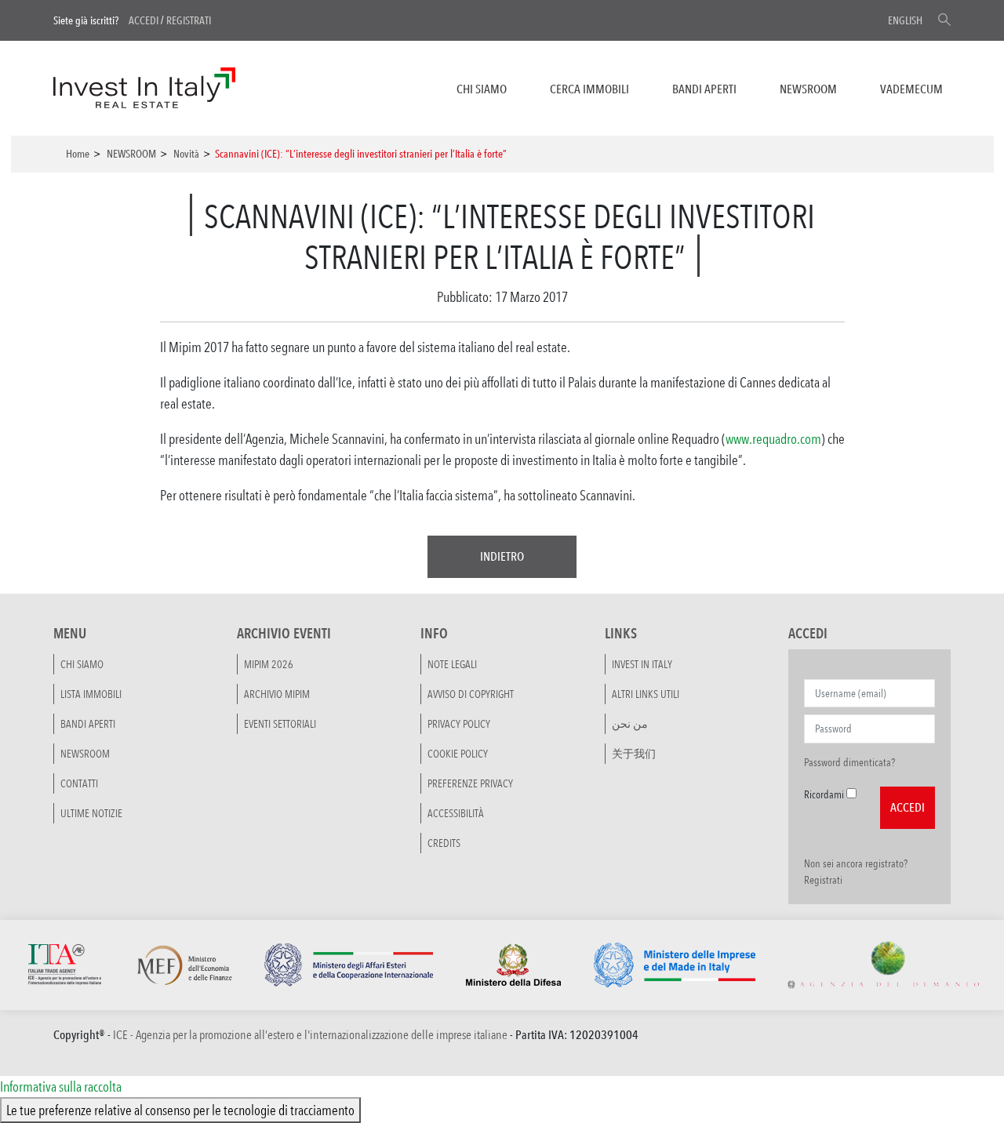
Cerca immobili (589, 89)
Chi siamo (482, 89)
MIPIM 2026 (268, 664)
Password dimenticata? (849, 762)
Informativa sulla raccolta (61, 1086)
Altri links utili (645, 694)
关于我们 (634, 754)
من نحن (630, 724)
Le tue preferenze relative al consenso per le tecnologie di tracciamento (180, 1109)
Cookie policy (457, 754)
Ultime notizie (91, 813)
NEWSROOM (808, 89)
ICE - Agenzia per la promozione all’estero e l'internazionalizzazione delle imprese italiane (310, 1034)
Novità (186, 154)
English (905, 20)
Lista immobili (91, 694)
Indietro (502, 556)
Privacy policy (458, 724)
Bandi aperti (704, 89)
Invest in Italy (642, 664)
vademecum (911, 89)
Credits (443, 843)
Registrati (188, 20)
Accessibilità (455, 813)
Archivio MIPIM (277, 694)
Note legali (452, 664)
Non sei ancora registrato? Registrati (856, 871)
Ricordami (824, 794)
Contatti (79, 783)
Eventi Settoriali (280, 724)
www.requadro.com (773, 438)
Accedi (143, 20)
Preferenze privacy (470, 783)
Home (77, 154)
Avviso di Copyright (470, 694)
